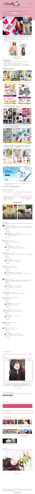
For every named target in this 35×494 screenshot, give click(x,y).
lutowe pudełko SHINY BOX (15, 183)
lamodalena (7, 292)
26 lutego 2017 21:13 (11, 278)
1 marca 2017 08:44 (17, 333)
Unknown (6, 266)
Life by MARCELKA (10, 233)
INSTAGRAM (28, 36)
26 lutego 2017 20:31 (12, 266)
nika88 (6, 278)
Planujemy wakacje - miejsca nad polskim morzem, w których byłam (25, 198)
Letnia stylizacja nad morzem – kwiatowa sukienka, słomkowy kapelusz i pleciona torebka (25, 426)
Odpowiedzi (8, 231)
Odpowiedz (7, 229)
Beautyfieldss (7, 322)
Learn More (15, 492)
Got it (19, 492)
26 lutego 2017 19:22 (17, 233)
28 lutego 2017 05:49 (17, 303)
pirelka (6, 240)
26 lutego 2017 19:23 (17, 246)
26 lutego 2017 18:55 (11, 240)
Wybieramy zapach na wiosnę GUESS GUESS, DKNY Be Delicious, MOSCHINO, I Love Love (9, 198)
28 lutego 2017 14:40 (11, 327)
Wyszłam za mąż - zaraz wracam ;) (10, 444)
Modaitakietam (7, 297)
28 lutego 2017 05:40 (17, 272)
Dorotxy (6, 225)
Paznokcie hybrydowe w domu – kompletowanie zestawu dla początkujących (25, 436)
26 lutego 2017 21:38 (13, 292)
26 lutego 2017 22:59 (13, 322)
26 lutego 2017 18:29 (11, 225)
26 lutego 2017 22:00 (14, 297)
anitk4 (6, 327)
